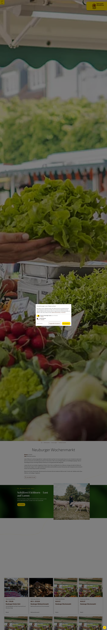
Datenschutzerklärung (56, 312)
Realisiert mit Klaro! (40, 323)
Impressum (63, 312)
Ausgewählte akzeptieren (54, 323)
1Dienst (42, 316)
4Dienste (42, 319)
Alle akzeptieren (66, 323)
